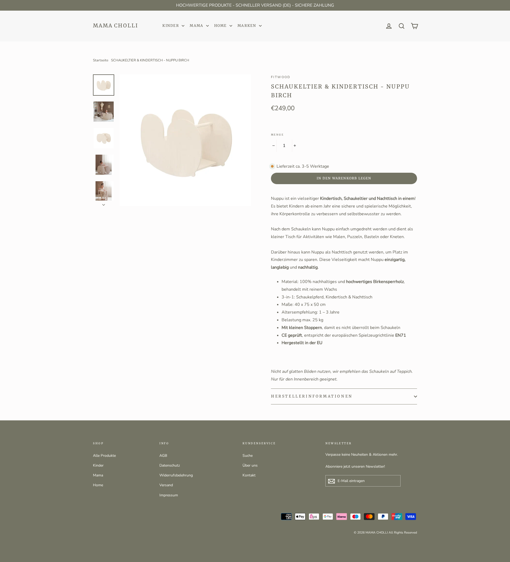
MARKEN (247, 26)
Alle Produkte (104, 455)
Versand (166, 485)
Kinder (98, 465)
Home (98, 485)
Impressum (168, 495)
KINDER (171, 26)
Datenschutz (169, 465)
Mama (98, 475)
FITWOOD (281, 77)
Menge (277, 134)
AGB (163, 455)
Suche (248, 455)
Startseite (100, 60)
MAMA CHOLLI (115, 26)
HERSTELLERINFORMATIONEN (312, 396)
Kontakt (249, 475)
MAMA (197, 26)
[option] (185, 140)
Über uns (250, 465)
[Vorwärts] (103, 203)
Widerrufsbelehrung (176, 475)
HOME (221, 26)
